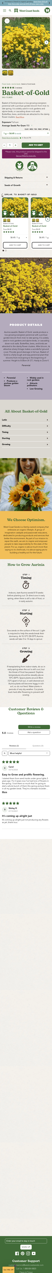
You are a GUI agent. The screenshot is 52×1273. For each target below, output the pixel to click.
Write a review (34, 727)
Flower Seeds (6, 84)
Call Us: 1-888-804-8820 (26, 1268)
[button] (47, 10)
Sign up (26, 1247)
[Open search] (4, 753)
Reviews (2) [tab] (14, 746)
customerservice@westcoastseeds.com (26, 1265)
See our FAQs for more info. (26, 156)
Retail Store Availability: (10, 138)
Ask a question (34, 732)
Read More (20, 117)
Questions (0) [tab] (38, 746)
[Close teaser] (15, 1266)
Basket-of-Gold (10, 226)
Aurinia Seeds (16, 84)
